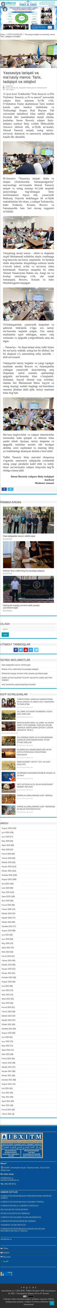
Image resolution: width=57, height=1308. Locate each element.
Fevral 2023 (6, 1007)
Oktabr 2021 (6, 1076)
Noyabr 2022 (7, 1020)
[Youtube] (26, 650)
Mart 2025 (6, 901)
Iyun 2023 (6, 990)
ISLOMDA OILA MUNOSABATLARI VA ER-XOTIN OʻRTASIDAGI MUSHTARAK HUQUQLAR (34, 752)
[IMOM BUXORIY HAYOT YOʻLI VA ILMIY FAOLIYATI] (8, 765)
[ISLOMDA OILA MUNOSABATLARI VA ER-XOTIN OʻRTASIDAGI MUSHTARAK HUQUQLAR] (8, 753)
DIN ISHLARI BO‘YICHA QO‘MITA (14, 1210)
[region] (28, 18)
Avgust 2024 (7, 931)
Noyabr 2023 (7, 969)
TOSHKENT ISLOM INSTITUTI (13, 1225)
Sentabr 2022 (7, 1029)
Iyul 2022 (5, 1037)
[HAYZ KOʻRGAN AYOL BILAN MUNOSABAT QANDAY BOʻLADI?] (8, 788)
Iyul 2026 (5, 832)
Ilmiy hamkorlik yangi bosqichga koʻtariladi (19, 684)
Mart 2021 (6, 1105)
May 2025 (6, 892)
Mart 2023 (6, 1003)
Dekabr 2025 (7, 862)
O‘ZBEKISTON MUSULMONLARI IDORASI (18, 1221)
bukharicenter (6, 1180)
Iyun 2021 (6, 1093)
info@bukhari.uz (7, 1178)
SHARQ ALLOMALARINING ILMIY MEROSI (35, 795)
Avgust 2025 (7, 879)
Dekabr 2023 (7, 965)
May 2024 (6, 943)
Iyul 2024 (5, 935)
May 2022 (6, 1046)
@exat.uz (15, 1180)
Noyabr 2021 (7, 1071)
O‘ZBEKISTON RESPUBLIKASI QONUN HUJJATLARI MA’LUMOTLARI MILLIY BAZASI (23, 1230)
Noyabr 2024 (7, 918)
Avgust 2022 (7, 1033)
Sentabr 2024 (7, 926)
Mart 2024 (6, 952)
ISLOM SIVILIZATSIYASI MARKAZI (15, 1213)
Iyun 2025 (6, 888)
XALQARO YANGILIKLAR (27, 88)
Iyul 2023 (5, 986)
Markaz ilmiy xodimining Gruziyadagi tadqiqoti (23, 571)
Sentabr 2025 (7, 875)
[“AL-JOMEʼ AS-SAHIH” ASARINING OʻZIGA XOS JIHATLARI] (8, 715)
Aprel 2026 (6, 845)
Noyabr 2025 (7, 867)
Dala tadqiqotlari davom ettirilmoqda (19, 536)
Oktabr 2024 (6, 922)
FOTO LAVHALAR (14, 34)
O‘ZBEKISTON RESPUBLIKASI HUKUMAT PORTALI (22, 1202)
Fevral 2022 (6, 1058)
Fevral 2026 (6, 854)
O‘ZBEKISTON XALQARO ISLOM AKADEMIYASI (21, 1217)
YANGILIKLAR (42, 88)
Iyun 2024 (6, 939)
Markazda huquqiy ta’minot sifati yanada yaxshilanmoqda (25, 673)
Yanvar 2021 (7, 1114)
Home (2, 34)
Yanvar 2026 (7, 858)
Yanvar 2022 (7, 1063)
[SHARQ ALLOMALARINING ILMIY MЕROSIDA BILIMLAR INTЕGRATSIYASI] (8, 810)
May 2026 (6, 841)
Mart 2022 (6, 1054)
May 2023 (6, 995)
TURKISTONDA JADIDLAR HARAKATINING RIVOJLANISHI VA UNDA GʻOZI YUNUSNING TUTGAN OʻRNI (35, 701)
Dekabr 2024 (7, 913)
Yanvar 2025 (7, 909)
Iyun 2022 (6, 1041)
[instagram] (30, 650)
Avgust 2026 (7, 828)
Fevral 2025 (6, 905)
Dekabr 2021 (7, 1067)
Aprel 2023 (6, 999)
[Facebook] (16, 650)
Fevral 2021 (6, 1110)
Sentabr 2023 (7, 977)
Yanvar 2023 (7, 1012)
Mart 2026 (6, 850)
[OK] (41, 650)
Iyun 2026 (6, 837)
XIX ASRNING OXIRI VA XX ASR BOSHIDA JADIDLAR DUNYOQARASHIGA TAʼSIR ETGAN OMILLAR (35, 739)
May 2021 (6, 1097)
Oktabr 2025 (6, 871)
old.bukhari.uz (6, 1239)
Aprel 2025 (6, 896)
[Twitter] (21, 650)
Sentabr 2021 (7, 1080)
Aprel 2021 (6, 1101)
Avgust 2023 (7, 982)
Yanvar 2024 (7, 960)
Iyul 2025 (5, 884)
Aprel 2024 (6, 948)
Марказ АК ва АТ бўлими (38, 1293)
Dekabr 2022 (7, 1016)
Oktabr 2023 (6, 973)
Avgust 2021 (7, 1084)
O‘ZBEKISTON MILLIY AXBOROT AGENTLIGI (19, 1206)
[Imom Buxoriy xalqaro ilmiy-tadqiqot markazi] (28, 3)
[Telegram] (36, 650)
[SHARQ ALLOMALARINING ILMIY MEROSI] (8, 799)
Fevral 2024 (6, 956)
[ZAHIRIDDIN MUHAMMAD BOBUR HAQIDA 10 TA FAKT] (8, 776)
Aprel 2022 (6, 1050)
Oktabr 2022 (6, 1024)
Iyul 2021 (5, 1088)
